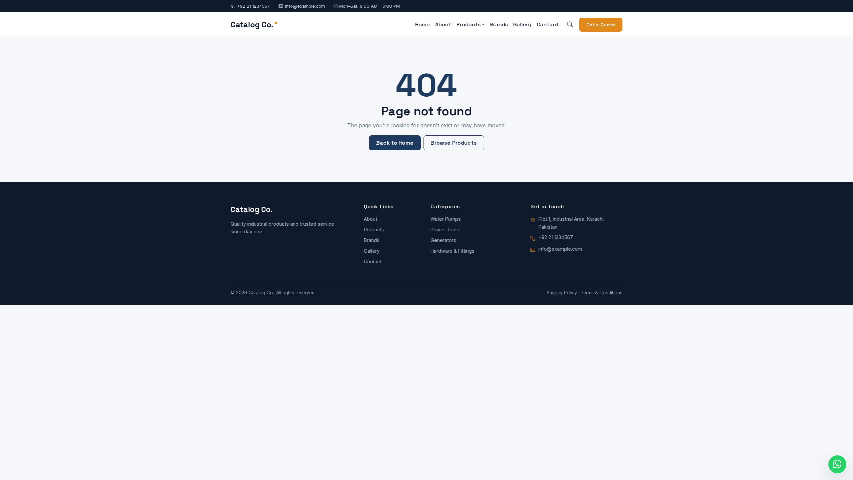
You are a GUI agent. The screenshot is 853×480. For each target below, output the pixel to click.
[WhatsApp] (837, 464)
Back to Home (395, 142)
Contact (548, 24)
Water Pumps (445, 219)
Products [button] (468, 24)
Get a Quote (600, 25)
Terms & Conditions (601, 292)
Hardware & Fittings (452, 251)
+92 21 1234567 (253, 6)
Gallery (522, 24)
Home (422, 24)
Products (374, 229)
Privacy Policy (562, 292)
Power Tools (444, 229)
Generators (443, 240)
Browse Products (454, 142)
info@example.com (305, 6)
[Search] (570, 25)
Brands (499, 24)
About (443, 24)
